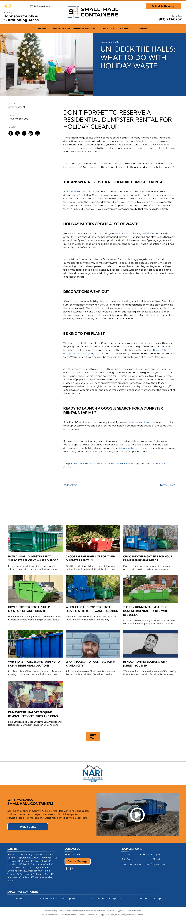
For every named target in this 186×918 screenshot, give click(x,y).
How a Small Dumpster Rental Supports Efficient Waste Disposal (34, 558)
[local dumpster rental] (93, 538)
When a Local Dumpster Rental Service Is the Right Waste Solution (92, 609)
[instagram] (72, 868)
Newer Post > (168, 485)
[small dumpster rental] (35, 538)
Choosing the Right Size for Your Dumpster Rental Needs (147, 558)
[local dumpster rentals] (35, 589)
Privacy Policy (50, 911)
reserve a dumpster (143, 422)
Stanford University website (135, 233)
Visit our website (127, 448)
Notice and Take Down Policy (108, 911)
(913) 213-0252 (169, 19)
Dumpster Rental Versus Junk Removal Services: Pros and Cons (33, 714)
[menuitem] (42, 28)
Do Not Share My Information (70, 911)
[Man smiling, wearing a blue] (93, 644)
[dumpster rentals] (150, 589)
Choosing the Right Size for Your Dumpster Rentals (90, 558)
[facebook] (67, 868)
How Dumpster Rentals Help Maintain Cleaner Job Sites (29, 609)
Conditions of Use (89, 911)
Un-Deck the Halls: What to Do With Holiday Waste (104, 463)
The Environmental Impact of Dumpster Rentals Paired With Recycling (145, 611)
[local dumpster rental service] (93, 589)
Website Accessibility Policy (130, 911)
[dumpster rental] (150, 538)
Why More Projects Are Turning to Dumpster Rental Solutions (34, 663)
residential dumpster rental (82, 191)
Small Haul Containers (22, 891)
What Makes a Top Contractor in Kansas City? (90, 663)
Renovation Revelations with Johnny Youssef (145, 663)
